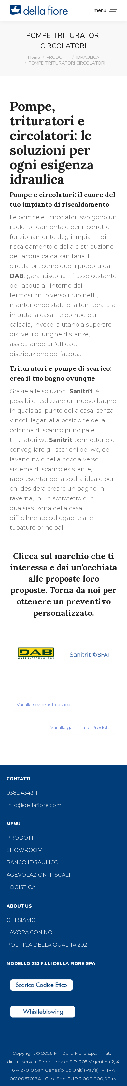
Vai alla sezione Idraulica (43, 704)
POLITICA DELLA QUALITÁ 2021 (48, 945)
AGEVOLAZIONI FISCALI (38, 875)
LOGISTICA (21, 887)
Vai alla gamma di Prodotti (80, 727)
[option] (36, 654)
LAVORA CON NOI (30, 932)
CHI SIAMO (21, 920)
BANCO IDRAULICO (33, 863)
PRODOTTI (21, 838)
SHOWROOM (25, 850)
